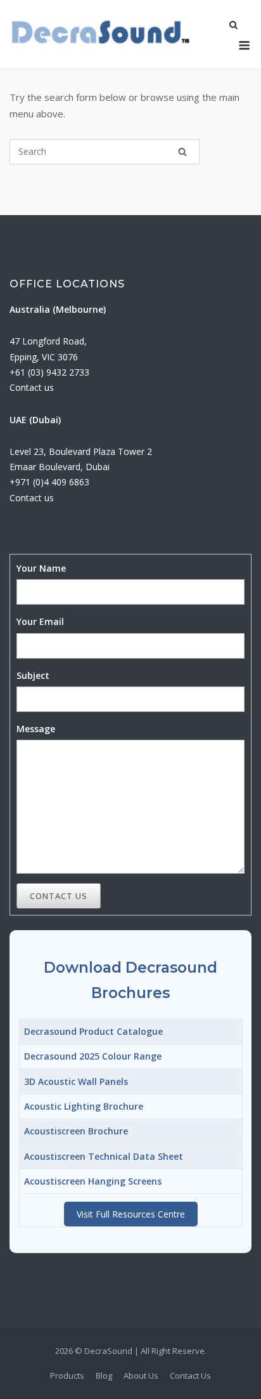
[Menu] (244, 45)
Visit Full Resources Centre (131, 1214)
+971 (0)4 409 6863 (49, 482)
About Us (141, 1375)
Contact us (32, 387)
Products (67, 1375)
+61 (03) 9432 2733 (49, 372)
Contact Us (58, 896)
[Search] (182, 151)
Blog (104, 1375)
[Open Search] (233, 26)
